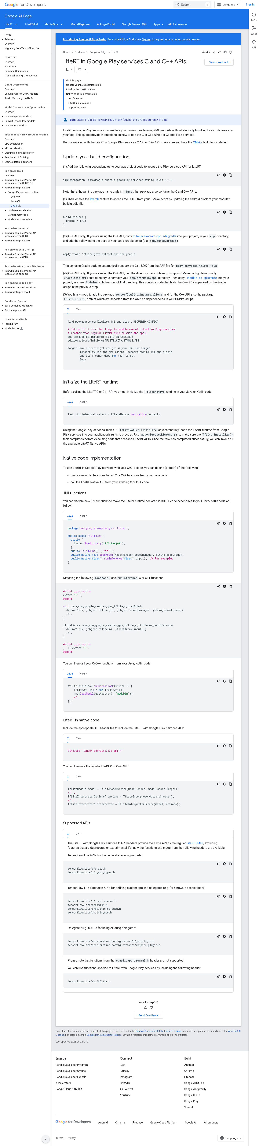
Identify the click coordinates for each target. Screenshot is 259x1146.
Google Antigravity (195, 1089)
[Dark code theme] (224, 175)
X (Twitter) (126, 1089)
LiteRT (9, 24)
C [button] (68, 309)
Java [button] (70, 402)
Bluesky (124, 1070)
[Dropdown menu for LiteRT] (17, 24)
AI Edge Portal (106, 24)
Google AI (190, 1122)
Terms (59, 1138)
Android (189, 1064)
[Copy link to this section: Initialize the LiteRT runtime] (122, 382)
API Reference (177, 24)
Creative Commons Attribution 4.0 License (158, 1031)
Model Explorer (80, 24)
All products (211, 1122)
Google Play (191, 1101)
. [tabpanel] (146, 916)
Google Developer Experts (71, 1076)
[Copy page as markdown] (79, 69)
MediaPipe (51, 24)
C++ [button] (78, 309)
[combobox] (192, 4)
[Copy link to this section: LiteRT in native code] (103, 720)
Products (80, 52)
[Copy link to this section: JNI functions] (90, 493)
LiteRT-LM (31, 24)
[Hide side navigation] (45, 1139)
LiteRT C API (194, 843)
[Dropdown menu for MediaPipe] (62, 24)
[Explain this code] (218, 175)
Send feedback (219, 62)
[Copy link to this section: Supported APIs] (94, 823)
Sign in (250, 4)
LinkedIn (125, 1083)
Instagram (126, 1076)
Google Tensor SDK (134, 24)
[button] (24, 39)
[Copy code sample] (231, 175)
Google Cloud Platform (163, 1122)
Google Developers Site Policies (104, 1034)
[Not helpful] (231, 52)
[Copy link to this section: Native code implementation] (125, 458)
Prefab (94, 199)
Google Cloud (192, 1095)
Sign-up (146, 39)
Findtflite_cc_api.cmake (201, 278)
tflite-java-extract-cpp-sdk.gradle (154, 236)
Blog (122, 1064)
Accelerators (63, 1083)
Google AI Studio (194, 1083)
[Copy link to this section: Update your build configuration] (133, 157)
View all (188, 1107)
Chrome (189, 1070)
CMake (197, 142)
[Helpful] (225, 52)
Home (66, 52)
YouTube (125, 1095)
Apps (156, 24)
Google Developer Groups (71, 1070)
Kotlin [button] (83, 402)
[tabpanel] (148, 342)
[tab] (67, 309)
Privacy (71, 1138)
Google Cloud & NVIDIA (69, 1089)
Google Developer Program (72, 1064)
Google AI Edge (18, 16)
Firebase (189, 1076)
